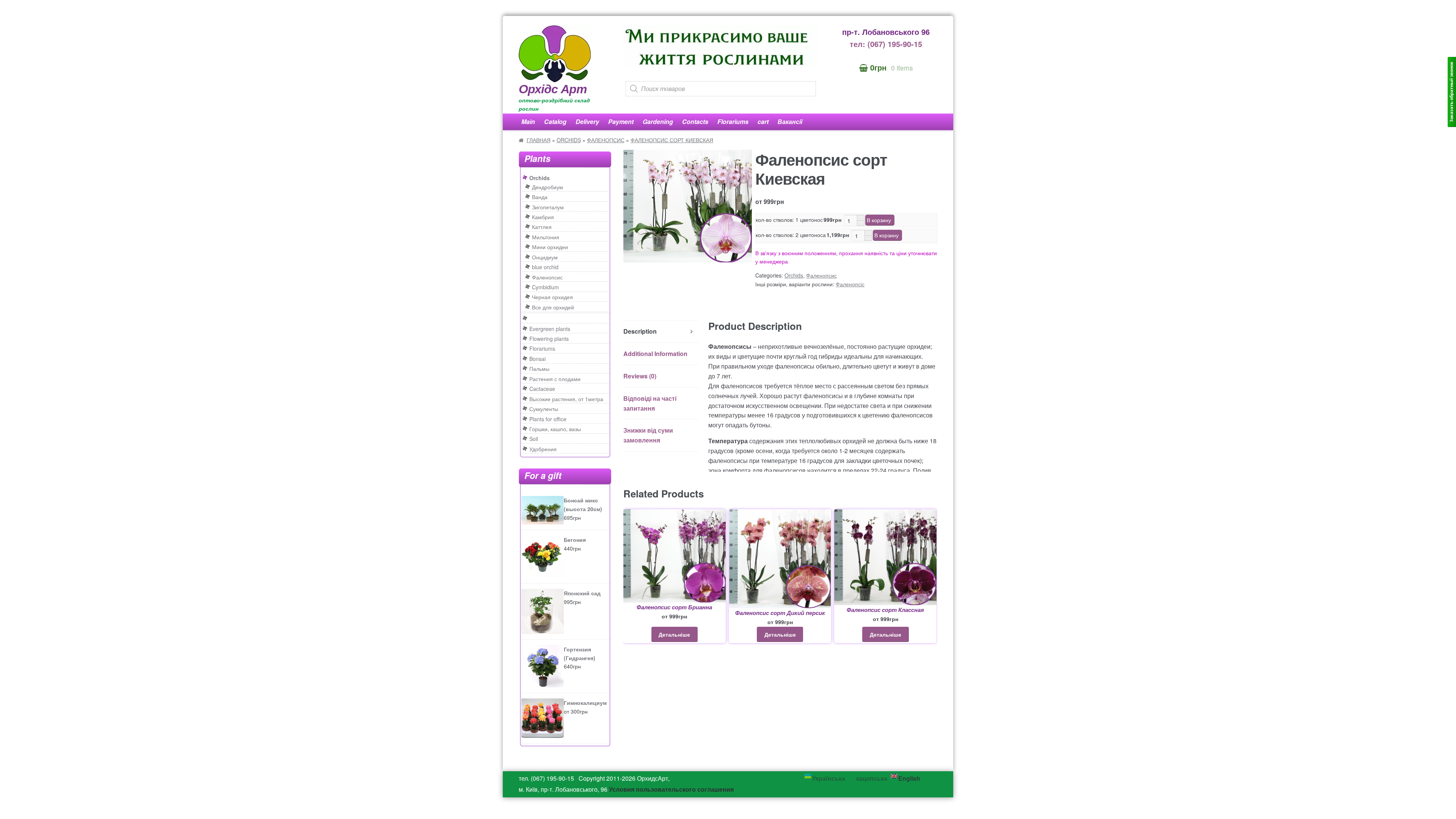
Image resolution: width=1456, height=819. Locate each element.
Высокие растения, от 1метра (566, 399)
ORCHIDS (569, 140)
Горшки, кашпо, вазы (555, 429)
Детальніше (674, 634)
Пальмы (539, 368)
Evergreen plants (549, 329)
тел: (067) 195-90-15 (886, 43)
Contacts (695, 121)
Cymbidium (545, 287)
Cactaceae (542, 388)
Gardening (658, 121)
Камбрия (543, 217)
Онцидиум (545, 257)
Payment (621, 121)
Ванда (540, 197)
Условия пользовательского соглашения (671, 789)
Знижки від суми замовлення (648, 435)
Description (640, 331)
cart (763, 121)
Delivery (587, 121)
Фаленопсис (821, 275)
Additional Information (655, 353)
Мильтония (545, 237)
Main (528, 121)
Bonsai (537, 358)
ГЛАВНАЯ (539, 140)
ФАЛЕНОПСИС (605, 140)
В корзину (879, 220)
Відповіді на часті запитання (649, 403)
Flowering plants (549, 338)
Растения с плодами (555, 379)
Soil (533, 438)
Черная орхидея (552, 297)
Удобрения (543, 449)
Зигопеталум (548, 207)
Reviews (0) (639, 376)
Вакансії (790, 121)
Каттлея (542, 227)
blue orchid (545, 267)
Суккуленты (543, 409)
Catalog (555, 121)
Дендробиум (547, 187)
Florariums (732, 121)
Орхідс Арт (553, 88)
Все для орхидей (553, 307)
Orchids (793, 275)
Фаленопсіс (850, 284)
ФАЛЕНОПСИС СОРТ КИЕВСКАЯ (672, 140)
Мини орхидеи (550, 247)
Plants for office (547, 419)
